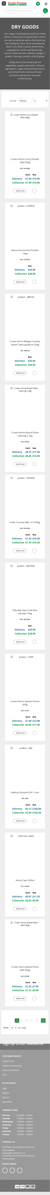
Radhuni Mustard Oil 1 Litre (25, 792)
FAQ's (4, 1074)
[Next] (43, 1020)
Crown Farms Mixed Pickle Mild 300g (25, 968)
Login (4, 1088)
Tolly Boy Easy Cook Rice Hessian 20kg (25, 612)
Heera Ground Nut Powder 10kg (25, 252)
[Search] (45, 10)
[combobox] (25, 10)
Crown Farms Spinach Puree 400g (24, 703)
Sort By (13, 101)
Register (6, 1092)
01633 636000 (8, 1159)
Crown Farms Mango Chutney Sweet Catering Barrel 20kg (25, 343)
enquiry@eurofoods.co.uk (13, 1153)
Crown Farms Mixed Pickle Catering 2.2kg (25, 434)
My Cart (5, 1097)
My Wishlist (7, 1102)
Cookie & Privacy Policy (12, 1065)
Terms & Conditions (11, 1070)
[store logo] (16, 3)
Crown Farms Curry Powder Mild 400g (25, 161)
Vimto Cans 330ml (25, 880)
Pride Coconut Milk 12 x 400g (25, 522)
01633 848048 (8, 1150)
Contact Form (8, 1061)
